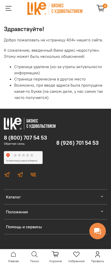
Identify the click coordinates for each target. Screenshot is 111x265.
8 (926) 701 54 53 (77, 142)
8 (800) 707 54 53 (25, 137)
